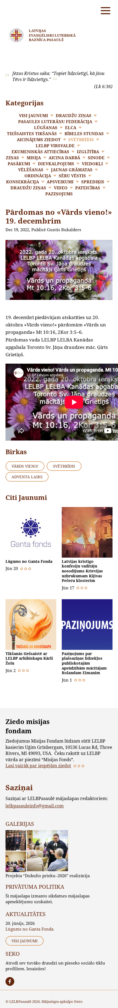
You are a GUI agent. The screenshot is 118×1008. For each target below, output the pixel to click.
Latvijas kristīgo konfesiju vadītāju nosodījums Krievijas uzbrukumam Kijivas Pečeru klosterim (82, 571)
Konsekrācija (22, 181)
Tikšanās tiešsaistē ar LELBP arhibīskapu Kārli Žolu (29, 658)
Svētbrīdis (81, 139)
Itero (78, 1001)
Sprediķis (92, 181)
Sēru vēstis (72, 175)
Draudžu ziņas (73, 115)
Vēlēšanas (30, 169)
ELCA (70, 127)
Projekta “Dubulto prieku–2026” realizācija (47, 875)
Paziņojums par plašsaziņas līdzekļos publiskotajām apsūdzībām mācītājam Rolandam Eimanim (84, 663)
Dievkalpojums (56, 163)
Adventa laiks (27, 476)
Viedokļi (92, 163)
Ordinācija (37, 175)
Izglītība (88, 151)
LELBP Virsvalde (55, 145)
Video (61, 187)
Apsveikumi (60, 181)
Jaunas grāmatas (71, 169)
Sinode (96, 157)
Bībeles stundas (84, 133)
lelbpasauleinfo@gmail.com (34, 806)
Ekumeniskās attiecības (40, 151)
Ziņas (12, 157)
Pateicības (87, 187)
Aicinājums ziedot (39, 139)
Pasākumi (19, 163)
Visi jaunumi (33, 115)
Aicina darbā (64, 157)
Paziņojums (59, 193)
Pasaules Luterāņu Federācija (55, 121)
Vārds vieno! (25, 466)
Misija (34, 157)
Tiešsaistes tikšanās (32, 133)
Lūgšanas (45, 127)
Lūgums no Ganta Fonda (28, 561)
